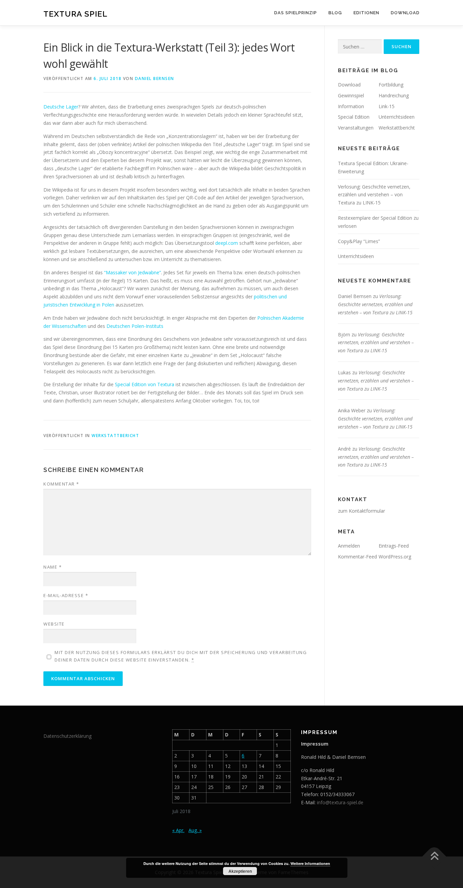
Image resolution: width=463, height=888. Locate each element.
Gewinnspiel (351, 95)
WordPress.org (395, 556)
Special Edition (353, 117)
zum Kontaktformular (361, 511)
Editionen (366, 12)
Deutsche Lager (60, 106)
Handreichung (394, 95)
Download (405, 12)
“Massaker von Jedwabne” (132, 272)
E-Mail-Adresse (65, 595)
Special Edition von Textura (144, 384)
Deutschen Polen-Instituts (134, 326)
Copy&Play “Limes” (359, 241)
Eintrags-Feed (394, 545)
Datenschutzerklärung (67, 736)
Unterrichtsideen (397, 117)
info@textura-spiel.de (340, 802)
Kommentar (61, 484)
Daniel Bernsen (154, 78)
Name (52, 567)
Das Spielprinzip (295, 12)
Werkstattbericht (115, 435)
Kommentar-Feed (357, 556)
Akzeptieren (240, 871)
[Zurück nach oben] (434, 856)
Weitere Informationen (310, 863)
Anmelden (349, 545)
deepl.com (226, 243)
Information (351, 106)
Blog (335, 12)
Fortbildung (391, 84)
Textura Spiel (75, 13)
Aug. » (195, 830)
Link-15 (387, 106)
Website (54, 624)
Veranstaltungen (356, 127)
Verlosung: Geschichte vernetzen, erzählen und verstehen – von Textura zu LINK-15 (374, 194)
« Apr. (178, 830)
